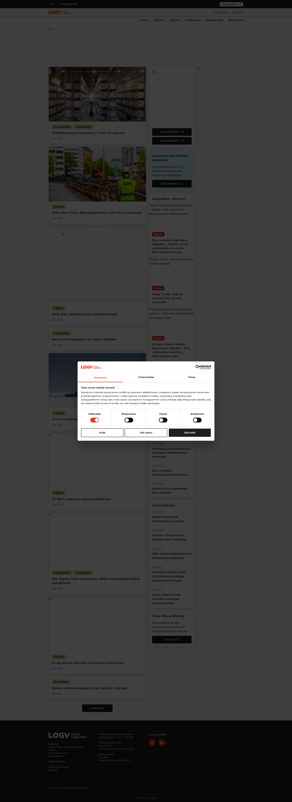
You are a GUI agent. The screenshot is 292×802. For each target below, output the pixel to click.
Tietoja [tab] (191, 377)
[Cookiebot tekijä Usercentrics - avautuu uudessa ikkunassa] (197, 367)
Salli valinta (146, 432)
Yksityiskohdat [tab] (146, 377)
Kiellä (102, 432)
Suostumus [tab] (100, 377)
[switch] (129, 420)
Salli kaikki (189, 432)
